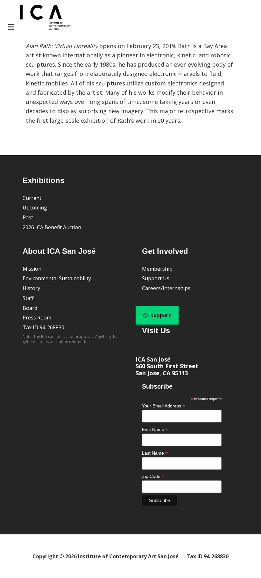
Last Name (155, 453)
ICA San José (153, 359)
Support (160, 315)
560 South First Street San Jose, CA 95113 (167, 369)
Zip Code (153, 476)
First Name (155, 430)
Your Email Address (163, 406)
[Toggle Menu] (38, 18)
